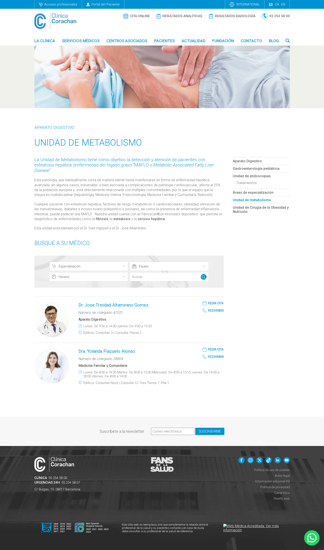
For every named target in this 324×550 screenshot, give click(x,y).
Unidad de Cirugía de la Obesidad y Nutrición (261, 209)
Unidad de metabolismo (252, 200)
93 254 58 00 (57, 478)
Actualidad (193, 40)
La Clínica (44, 40)
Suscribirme (210, 431)
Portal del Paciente (105, 4)
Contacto (251, 40)
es (271, 4)
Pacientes (164, 40)
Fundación (223, 40)
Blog (274, 40)
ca (277, 4)
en (283, 4)
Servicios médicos (81, 40)
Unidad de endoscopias (252, 176)
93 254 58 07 (70, 482)
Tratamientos (246, 183)
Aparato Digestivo (54, 127)
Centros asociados (126, 40)
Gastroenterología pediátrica (256, 168)
